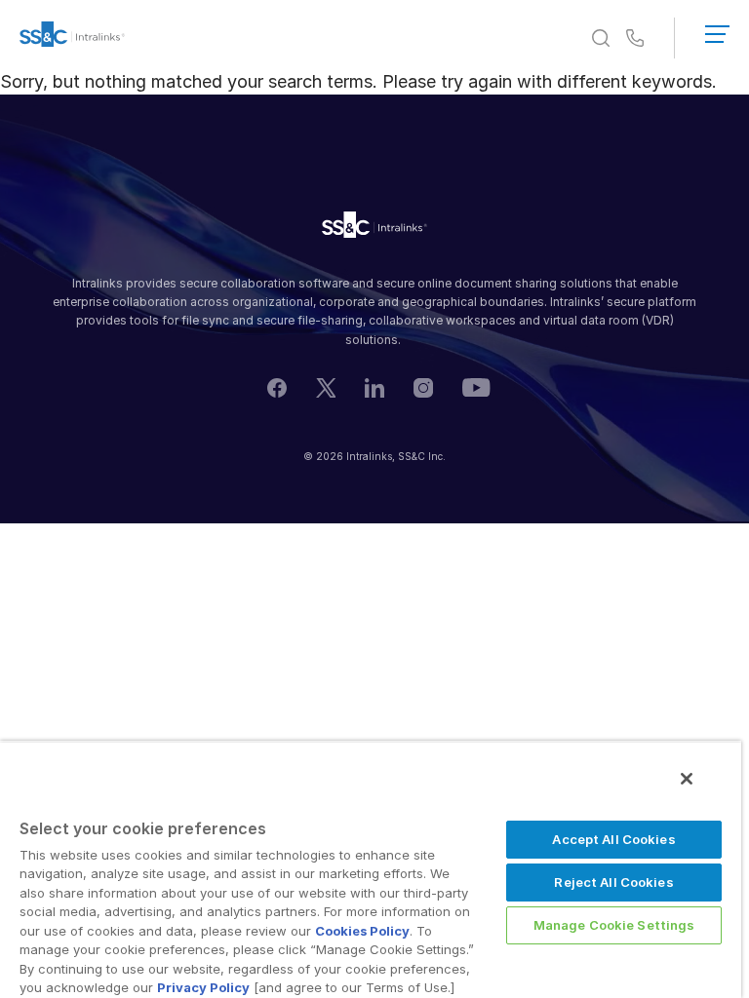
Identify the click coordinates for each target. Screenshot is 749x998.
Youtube (476, 387)
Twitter (325, 388)
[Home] (72, 38)
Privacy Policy (203, 987)
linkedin (374, 388)
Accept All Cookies (613, 839)
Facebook (277, 388)
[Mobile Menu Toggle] (717, 30)
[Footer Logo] (374, 228)
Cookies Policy (362, 931)
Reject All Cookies (613, 882)
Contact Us (635, 39)
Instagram (423, 388)
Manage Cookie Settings (614, 925)
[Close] (686, 778)
